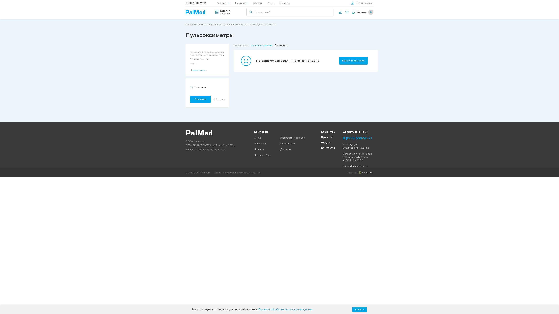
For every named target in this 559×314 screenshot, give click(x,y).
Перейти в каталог (353, 60)
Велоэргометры (199, 59)
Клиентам (240, 3)
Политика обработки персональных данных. (285, 309)
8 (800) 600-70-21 (196, 3)
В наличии (200, 87)
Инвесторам (287, 143)
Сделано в (352, 172)
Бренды (257, 3)
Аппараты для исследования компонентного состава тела (207, 53)
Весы (193, 63)
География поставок (292, 137)
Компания (222, 3)
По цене (280, 45)
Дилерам (286, 149)
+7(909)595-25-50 (353, 160)
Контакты (285, 3)
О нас (257, 137)
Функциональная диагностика (236, 24)
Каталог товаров (206, 24)
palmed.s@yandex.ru (355, 166)
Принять (359, 309)
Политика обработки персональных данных (237, 173)
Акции (271, 3)
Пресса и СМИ (262, 155)
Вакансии (260, 143)
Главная (190, 24)
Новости (259, 149)
